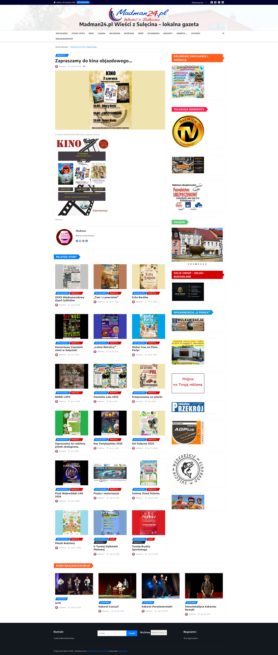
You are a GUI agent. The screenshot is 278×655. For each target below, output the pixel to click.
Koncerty (168, 33)
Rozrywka (129, 33)
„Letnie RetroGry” (105, 347)
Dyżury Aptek (78, 33)
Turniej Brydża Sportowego (141, 548)
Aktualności (62, 33)
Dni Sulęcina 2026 (143, 443)
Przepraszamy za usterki (147, 396)
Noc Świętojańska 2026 (108, 443)
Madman (62, 66)
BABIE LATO (62, 396)
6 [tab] (201, 264)
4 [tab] (196, 264)
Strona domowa (61, 47)
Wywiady (195, 33)
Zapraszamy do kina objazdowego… (84, 47)
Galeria (101, 33)
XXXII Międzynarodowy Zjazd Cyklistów (69, 299)
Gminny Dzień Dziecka (146, 493)
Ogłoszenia (114, 33)
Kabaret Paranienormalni (157, 606)
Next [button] (220, 244)
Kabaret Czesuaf (108, 606)
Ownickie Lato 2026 (106, 396)
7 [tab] (203, 264)
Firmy (91, 33)
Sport (141, 33)
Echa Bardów (140, 297)
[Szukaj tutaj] (223, 33)
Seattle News (103, 651)
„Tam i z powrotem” (106, 297)
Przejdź (132, 633)
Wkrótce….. (181, 33)
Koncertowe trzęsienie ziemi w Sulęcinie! (69, 348)
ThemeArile (122, 651)
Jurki (58, 602)
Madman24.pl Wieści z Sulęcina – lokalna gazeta (139, 24)
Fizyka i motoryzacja (106, 493)
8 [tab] (206, 264)
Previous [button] (174, 244)
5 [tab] (198, 264)
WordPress (91, 651)
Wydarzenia (153, 33)
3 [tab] (193, 264)
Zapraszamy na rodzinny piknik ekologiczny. (70, 445)
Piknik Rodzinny (65, 543)
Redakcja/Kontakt (64, 39)
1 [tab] (188, 264)
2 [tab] (191, 264)
